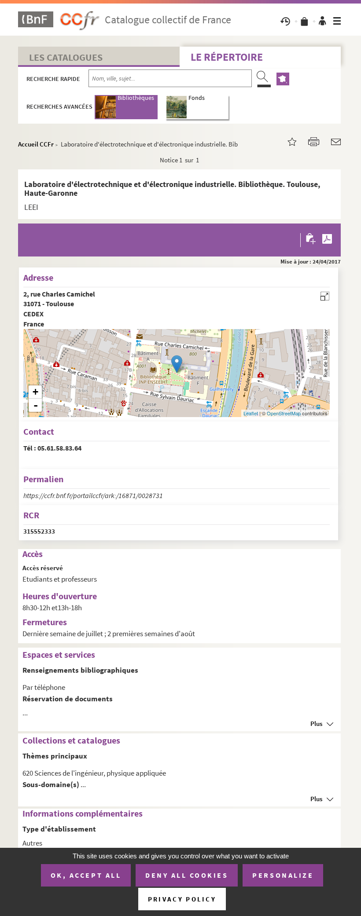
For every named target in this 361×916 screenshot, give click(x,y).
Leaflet (250, 413)
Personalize (282, 875)
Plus (316, 723)
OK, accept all (86, 875)
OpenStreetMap (284, 413)
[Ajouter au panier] (311, 240)
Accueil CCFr (36, 144)
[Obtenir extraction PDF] (327, 240)
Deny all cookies (186, 875)
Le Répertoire (227, 57)
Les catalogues (66, 57)
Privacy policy (182, 899)
